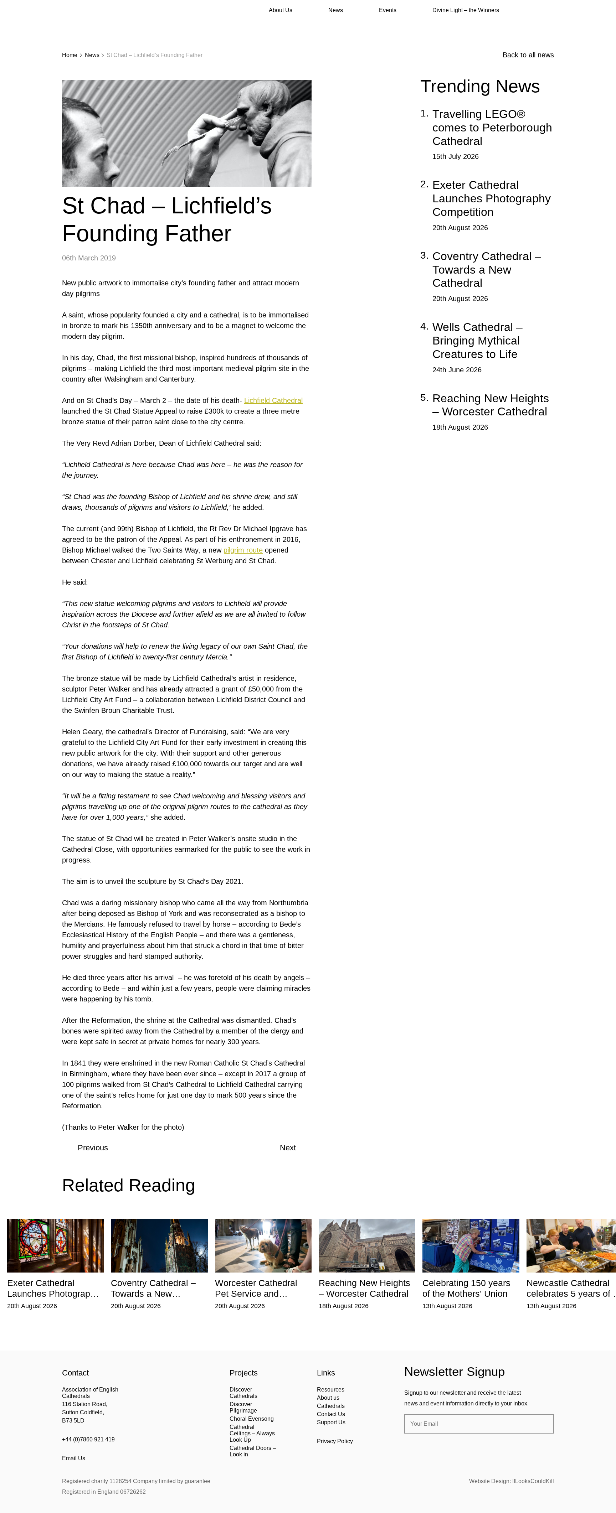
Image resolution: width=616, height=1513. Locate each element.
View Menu (549, 10)
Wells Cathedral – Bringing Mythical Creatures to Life (477, 341)
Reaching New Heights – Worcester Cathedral (490, 405)
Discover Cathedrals (243, 1393)
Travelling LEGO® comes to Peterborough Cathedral (492, 127)
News (335, 10)
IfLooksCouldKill (533, 1481)
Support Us (331, 1422)
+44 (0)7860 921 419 (88, 1439)
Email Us (73, 1458)
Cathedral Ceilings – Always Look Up (252, 1433)
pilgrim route (243, 550)
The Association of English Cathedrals (88, 25)
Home (69, 55)
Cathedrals (331, 1406)
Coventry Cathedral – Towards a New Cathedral (486, 270)
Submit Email (542, 1423)
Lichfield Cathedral (273, 400)
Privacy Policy (335, 1441)
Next (288, 1147)
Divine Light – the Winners (465, 10)
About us (328, 1398)
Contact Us (331, 1414)
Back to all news (528, 55)
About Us (280, 10)
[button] (100, 1214)
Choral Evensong (252, 1419)
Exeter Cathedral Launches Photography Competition (491, 198)
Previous (93, 1147)
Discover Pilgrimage (243, 1407)
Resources (330, 1390)
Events (387, 10)
